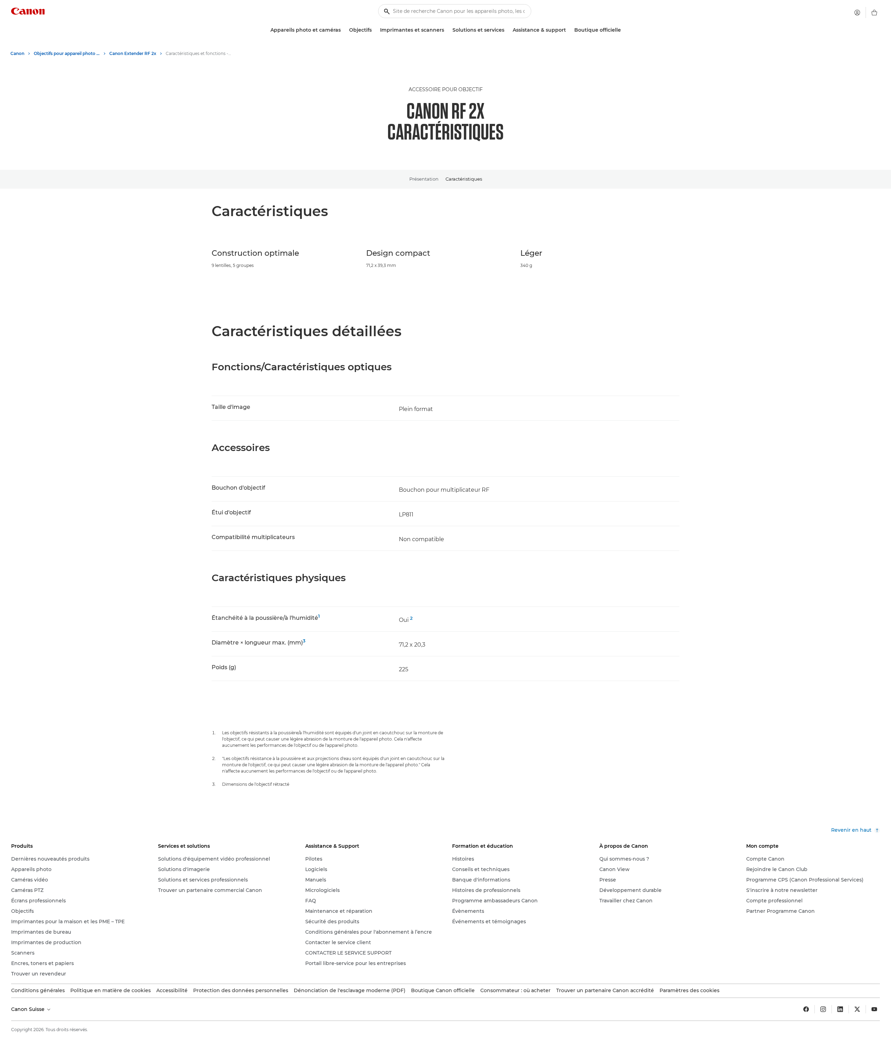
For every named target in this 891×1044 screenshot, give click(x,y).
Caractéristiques (464, 179)
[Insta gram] (823, 1009)
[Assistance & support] (568, 30)
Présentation (424, 179)
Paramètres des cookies (689, 990)
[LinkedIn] (840, 1009)
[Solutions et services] (507, 30)
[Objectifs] (374, 30)
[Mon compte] (857, 12)
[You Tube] (874, 1009)
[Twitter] (857, 1009)
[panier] (874, 12)
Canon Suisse (28, 1009)
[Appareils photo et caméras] (343, 30)
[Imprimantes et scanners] (447, 30)
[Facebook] (806, 1009)
